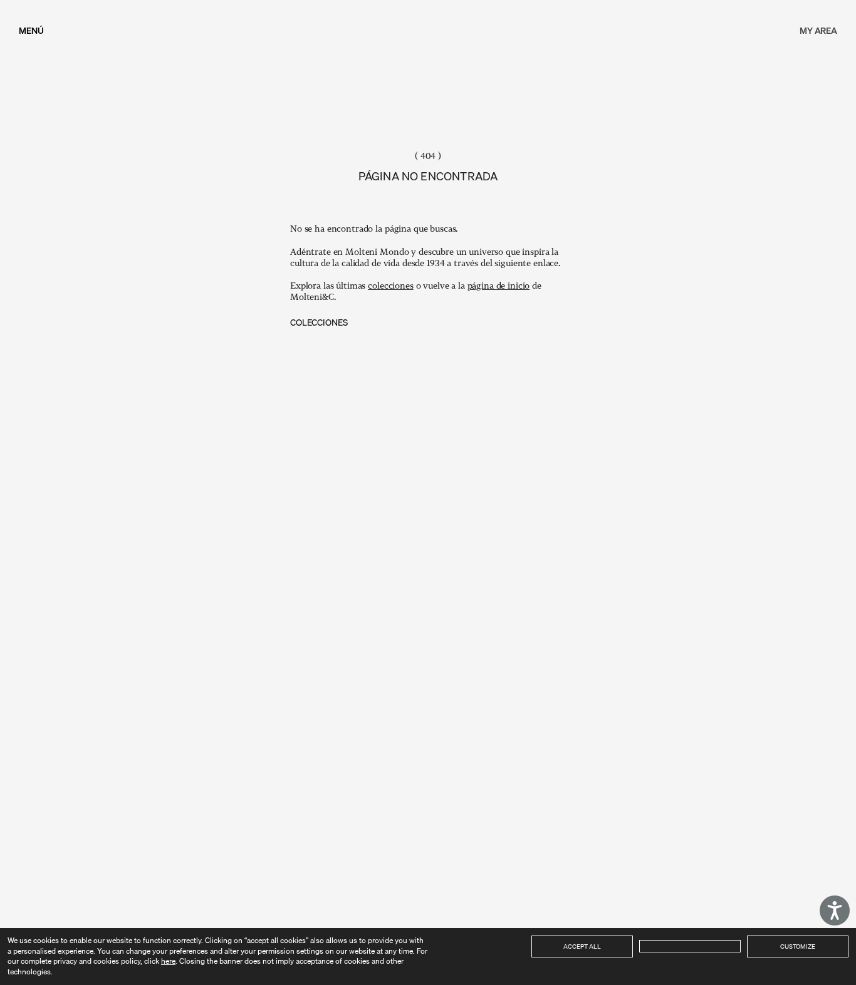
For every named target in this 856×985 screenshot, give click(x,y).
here (168, 961)
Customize (797, 946)
